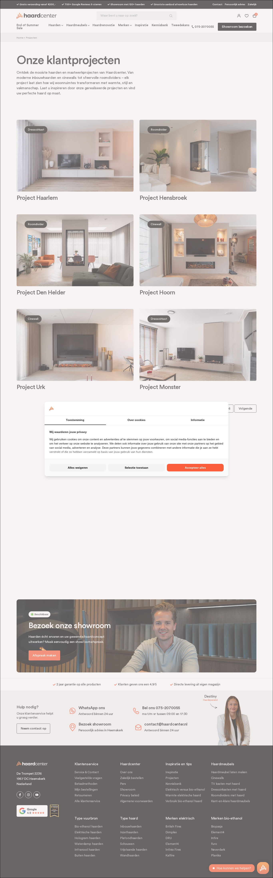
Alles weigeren (78, 467)
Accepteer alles (195, 467)
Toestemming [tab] (75, 420)
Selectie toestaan (136, 467)
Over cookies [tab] (136, 420)
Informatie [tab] (198, 420)
